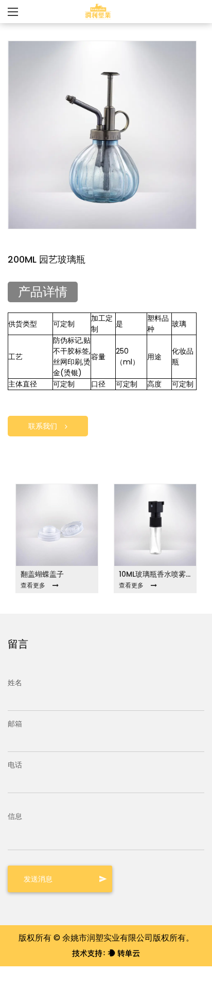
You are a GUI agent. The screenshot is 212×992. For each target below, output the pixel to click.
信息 (15, 816)
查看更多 (33, 585)
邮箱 (15, 724)
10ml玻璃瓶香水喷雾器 (155, 574)
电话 (15, 765)
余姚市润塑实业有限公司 (107, 938)
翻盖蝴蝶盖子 (42, 574)
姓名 (15, 682)
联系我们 (42, 426)
